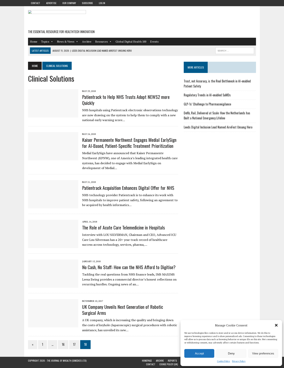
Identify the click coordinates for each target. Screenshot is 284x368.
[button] (276, 325)
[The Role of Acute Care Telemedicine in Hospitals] (53, 245)
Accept (199, 353)
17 (74, 344)
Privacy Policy (239, 361)
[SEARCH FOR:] (234, 50)
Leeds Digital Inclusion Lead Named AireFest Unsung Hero (218, 127)
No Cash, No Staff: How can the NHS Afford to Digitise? (129, 267)
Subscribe (87, 3)
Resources (101, 41)
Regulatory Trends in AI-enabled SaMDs (207, 95)
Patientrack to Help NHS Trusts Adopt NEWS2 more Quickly (126, 99)
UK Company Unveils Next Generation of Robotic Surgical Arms (122, 309)
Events (154, 41)
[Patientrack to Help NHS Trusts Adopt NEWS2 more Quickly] (53, 115)
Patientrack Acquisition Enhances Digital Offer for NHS (128, 187)
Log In (102, 3)
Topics (45, 41)
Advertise (51, 3)
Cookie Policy (223, 361)
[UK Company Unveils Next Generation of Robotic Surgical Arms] (53, 325)
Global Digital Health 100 (131, 41)
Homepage (147, 360)
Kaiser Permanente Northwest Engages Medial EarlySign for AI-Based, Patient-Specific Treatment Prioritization (129, 142)
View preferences (263, 353)
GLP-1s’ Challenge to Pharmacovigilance (207, 104)
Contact (35, 3)
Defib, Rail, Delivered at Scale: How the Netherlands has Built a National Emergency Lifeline (217, 115)
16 (63, 344)
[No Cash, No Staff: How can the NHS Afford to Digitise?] (53, 285)
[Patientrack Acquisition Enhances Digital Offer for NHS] (53, 206)
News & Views (65, 41)
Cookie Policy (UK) (168, 364)
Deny (231, 353)
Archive (86, 41)
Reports (172, 360)
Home (33, 41)
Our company (69, 3)
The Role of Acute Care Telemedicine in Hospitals (123, 227)
